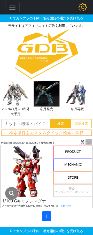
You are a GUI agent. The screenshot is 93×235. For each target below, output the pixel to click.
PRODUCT (73, 151)
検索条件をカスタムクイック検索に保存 (46, 132)
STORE (73, 177)
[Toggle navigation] (12, 7)
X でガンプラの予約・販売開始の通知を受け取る (46, 18)
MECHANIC (73, 164)
